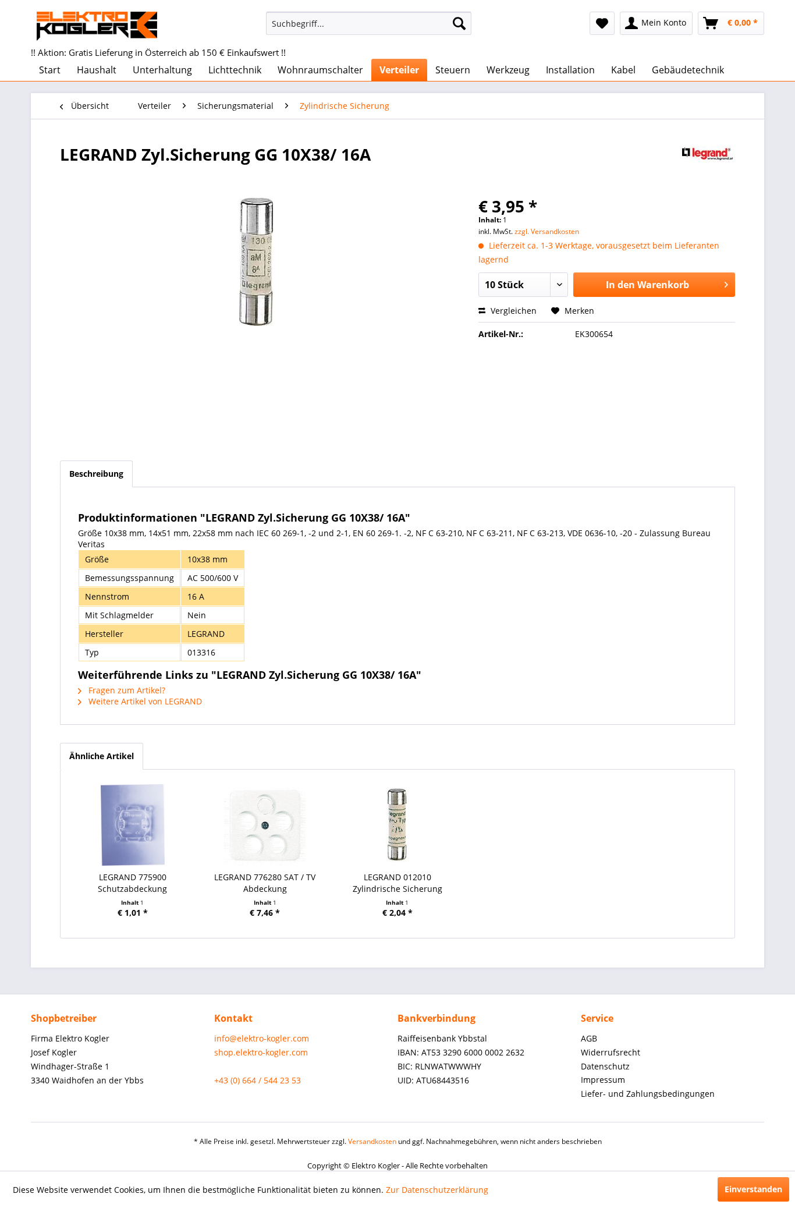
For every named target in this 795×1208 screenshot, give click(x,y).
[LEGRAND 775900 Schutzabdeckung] (132, 825)
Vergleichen (512, 310)
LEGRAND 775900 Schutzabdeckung (132, 883)
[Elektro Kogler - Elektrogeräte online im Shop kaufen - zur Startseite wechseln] (97, 26)
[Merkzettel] (602, 23)
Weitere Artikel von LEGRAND (144, 701)
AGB (589, 1038)
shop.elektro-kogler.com (261, 1052)
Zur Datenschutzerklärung (437, 1189)
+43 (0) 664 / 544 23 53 (257, 1080)
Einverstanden (753, 1189)
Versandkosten (372, 1141)
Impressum (603, 1079)
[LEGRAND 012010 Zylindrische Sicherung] (397, 825)
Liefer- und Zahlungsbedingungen (648, 1093)
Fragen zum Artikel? (125, 690)
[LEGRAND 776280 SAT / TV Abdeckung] (265, 825)
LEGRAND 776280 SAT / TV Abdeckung (264, 883)
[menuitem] (368, 23)
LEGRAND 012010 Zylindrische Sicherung (397, 883)
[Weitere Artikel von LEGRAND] (707, 166)
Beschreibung (96, 473)
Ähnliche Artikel (101, 755)
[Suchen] (459, 23)
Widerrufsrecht (610, 1052)
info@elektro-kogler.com (261, 1038)
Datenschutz (605, 1066)
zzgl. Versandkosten (546, 231)
